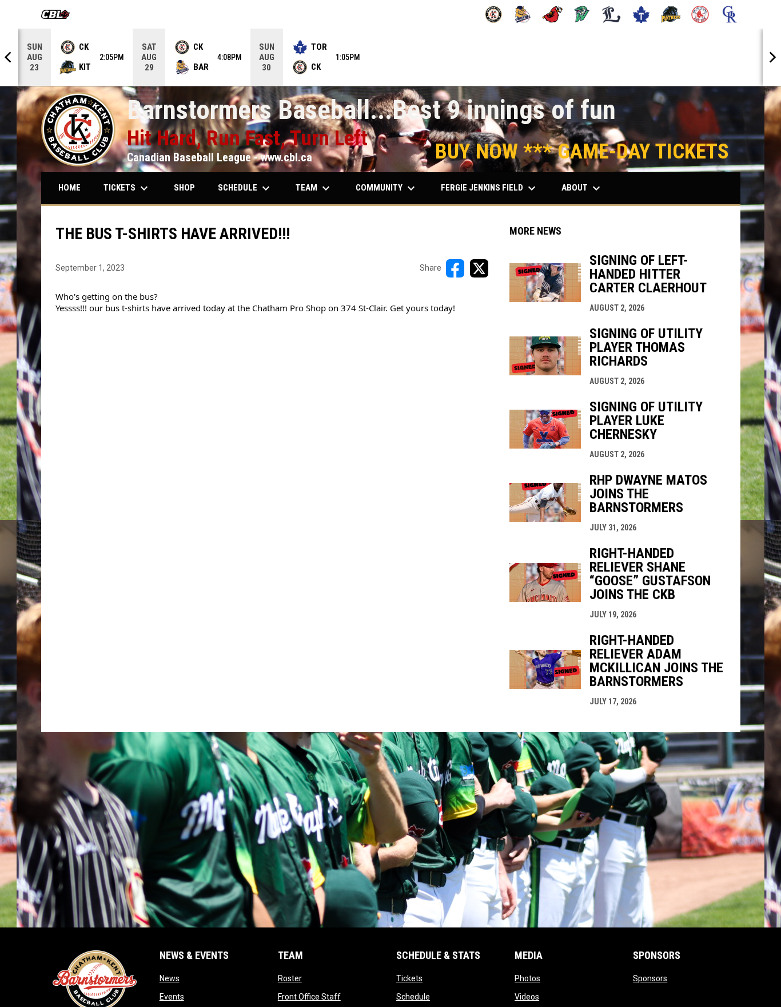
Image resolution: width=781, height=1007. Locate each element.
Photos (527, 978)
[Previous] (9, 57)
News (170, 978)
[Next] (772, 57)
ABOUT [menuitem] (582, 188)
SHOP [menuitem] (184, 188)
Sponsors (650, 978)
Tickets (409, 978)
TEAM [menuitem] (314, 188)
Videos (527, 996)
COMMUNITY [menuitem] (387, 188)
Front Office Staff (309, 996)
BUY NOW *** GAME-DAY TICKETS (582, 151)
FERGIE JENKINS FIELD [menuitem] (490, 188)
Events (172, 996)
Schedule (413, 996)
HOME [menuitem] (69, 188)
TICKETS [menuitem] (127, 188)
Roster (290, 978)
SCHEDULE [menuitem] (245, 188)
